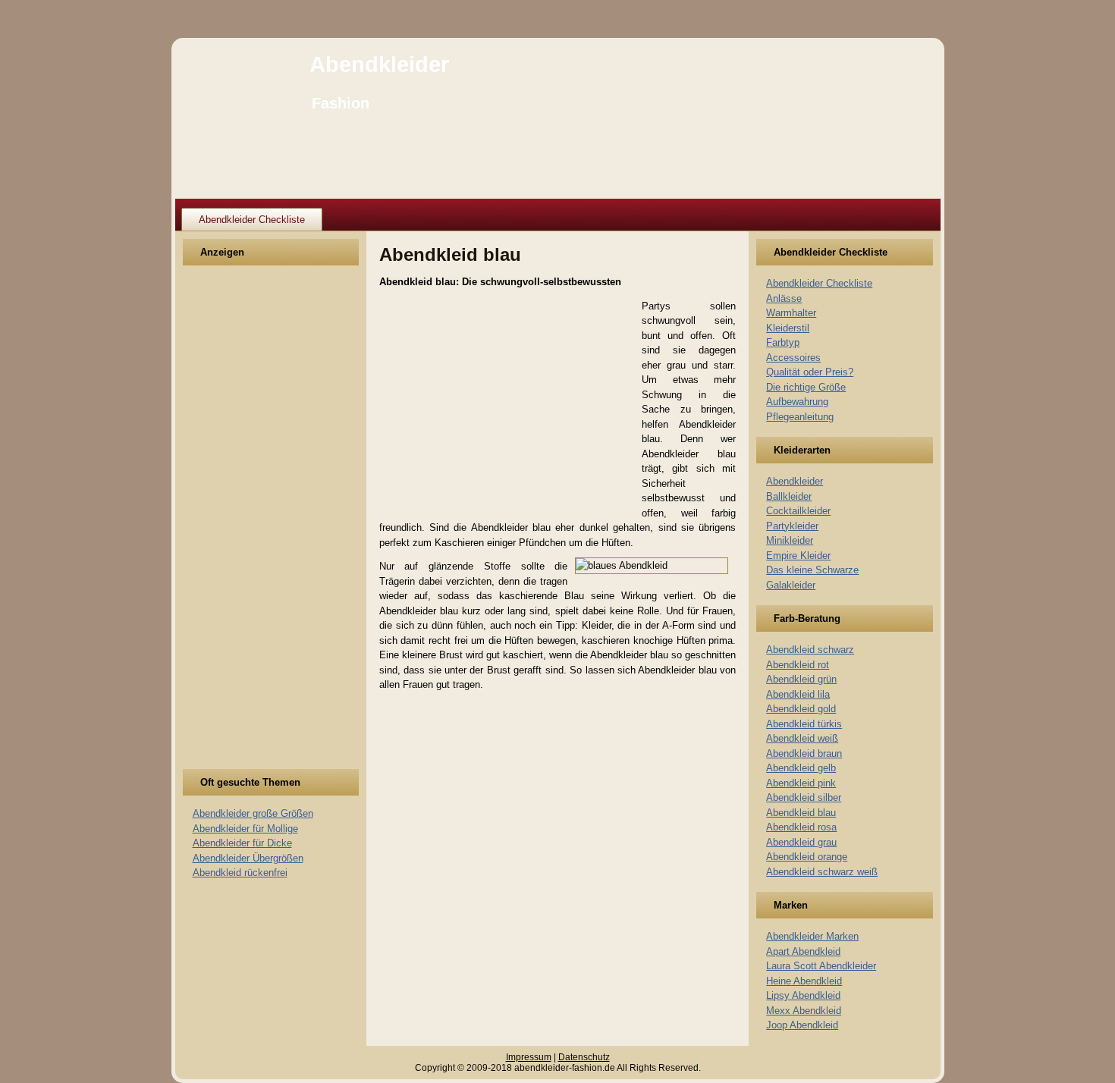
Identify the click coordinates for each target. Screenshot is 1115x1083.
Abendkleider (379, 64)
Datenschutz (584, 1057)
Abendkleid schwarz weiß (822, 871)
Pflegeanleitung (800, 416)
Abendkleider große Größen (253, 813)
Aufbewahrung (797, 401)
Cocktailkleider (798, 510)
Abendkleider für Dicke (242, 843)
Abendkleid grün (801, 679)
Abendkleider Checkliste (252, 219)
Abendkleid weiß (802, 738)
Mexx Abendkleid (803, 1010)
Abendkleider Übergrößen (248, 858)
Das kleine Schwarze (812, 570)
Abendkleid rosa (801, 827)
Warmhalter (791, 313)
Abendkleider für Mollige (245, 828)
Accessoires (793, 357)
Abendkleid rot (797, 664)
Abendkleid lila (798, 694)
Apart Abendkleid (803, 951)
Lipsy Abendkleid (803, 995)
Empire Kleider (798, 555)
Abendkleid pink (801, 783)
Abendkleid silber (803, 797)
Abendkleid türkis (804, 724)
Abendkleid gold (801, 708)
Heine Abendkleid (804, 981)
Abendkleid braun (804, 753)
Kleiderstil (787, 328)
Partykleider (792, 526)
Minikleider (789, 540)
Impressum (528, 1057)
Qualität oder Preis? (809, 372)
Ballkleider (789, 496)
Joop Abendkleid (802, 1025)
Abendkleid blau (801, 812)
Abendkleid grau (801, 842)
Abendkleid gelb (801, 768)
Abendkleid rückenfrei (240, 872)
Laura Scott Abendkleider (821, 966)
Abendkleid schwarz (810, 649)
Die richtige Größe (806, 387)
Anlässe (784, 298)
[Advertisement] (248, 526)
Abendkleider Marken (812, 936)
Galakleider (790, 585)
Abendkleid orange (806, 856)
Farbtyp (782, 342)
